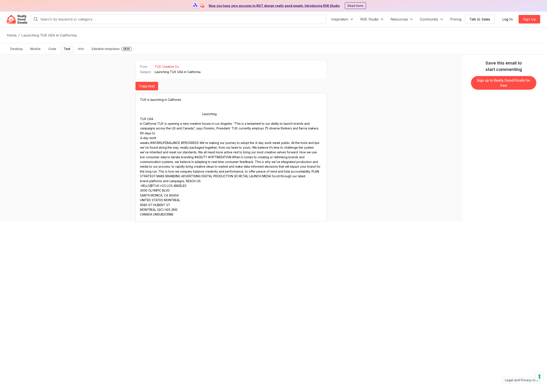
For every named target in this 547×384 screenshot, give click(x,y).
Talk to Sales (479, 19)
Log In (507, 19)
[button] (342, 19)
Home (12, 35)
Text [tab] (67, 49)
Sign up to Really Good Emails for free (503, 83)
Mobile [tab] (35, 49)
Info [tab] (81, 49)
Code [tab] (52, 49)
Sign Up (529, 19)
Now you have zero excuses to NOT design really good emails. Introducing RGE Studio (274, 5)
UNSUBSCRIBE (163, 214)
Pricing (455, 19)
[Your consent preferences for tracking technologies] (539, 376)
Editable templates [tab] (111, 49)
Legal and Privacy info (521, 380)
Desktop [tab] (16, 49)
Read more (355, 5)
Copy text (147, 86)
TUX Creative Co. (167, 66)
